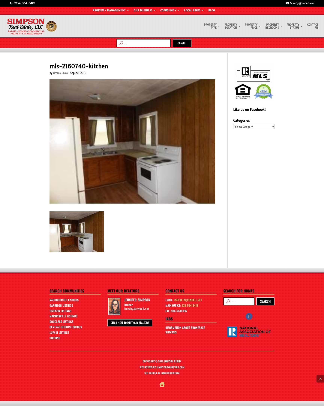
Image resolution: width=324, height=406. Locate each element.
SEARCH (182, 43)
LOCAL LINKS (192, 10)
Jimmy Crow (60, 73)
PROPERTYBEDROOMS (272, 26)
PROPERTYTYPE (210, 26)
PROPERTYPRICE (251, 26)
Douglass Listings (61, 321)
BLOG (211, 10)
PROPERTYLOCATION (230, 26)
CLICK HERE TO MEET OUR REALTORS (130, 322)
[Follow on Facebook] (249, 316)
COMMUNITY (168, 10)
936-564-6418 (190, 305)
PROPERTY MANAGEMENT (109, 10)
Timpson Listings (60, 311)
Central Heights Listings (66, 327)
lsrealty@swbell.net (188, 300)
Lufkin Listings (59, 332)
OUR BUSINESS (143, 10)
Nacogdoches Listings (64, 300)
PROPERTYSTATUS (293, 26)
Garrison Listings (61, 305)
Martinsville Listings (63, 316)
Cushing (55, 338)
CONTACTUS (312, 26)
